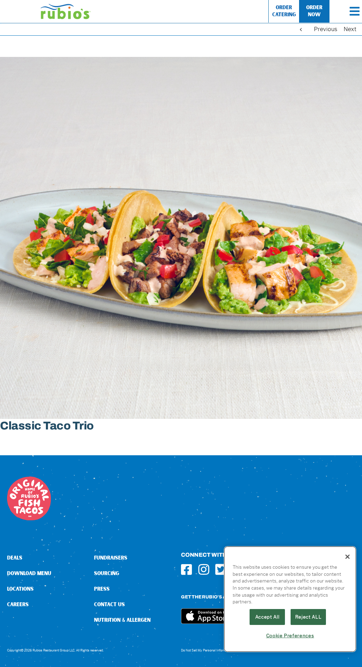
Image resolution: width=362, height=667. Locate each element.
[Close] (347, 556)
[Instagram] (203, 569)
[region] (290, 599)
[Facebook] (186, 569)
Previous (325, 29)
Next (350, 29)
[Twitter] (220, 569)
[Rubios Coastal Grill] (65, 6)
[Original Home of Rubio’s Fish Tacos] (29, 479)
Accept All (267, 617)
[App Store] (207, 611)
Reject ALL (308, 617)
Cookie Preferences (290, 635)
